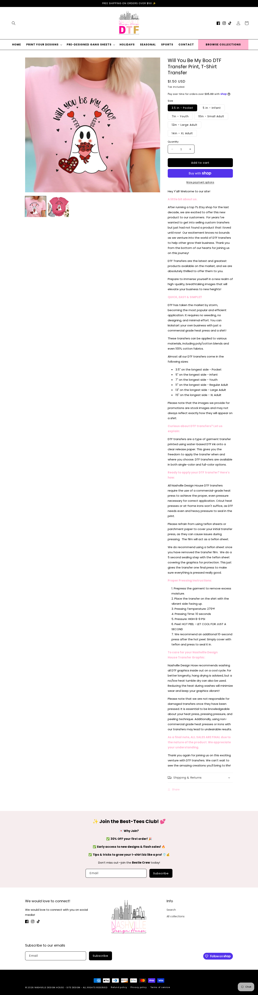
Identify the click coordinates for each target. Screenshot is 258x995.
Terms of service (160, 987)
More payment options (200, 182)
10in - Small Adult (211, 116)
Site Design (73, 987)
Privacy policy (139, 987)
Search (171, 910)
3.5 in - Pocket (182, 108)
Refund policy (119, 987)
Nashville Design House (49, 987)
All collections (176, 916)
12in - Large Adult (184, 125)
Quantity (173, 141)
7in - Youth (180, 116)
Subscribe (161, 873)
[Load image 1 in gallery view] (35, 206)
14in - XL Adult (182, 133)
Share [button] (176, 789)
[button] (13, 23)
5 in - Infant (212, 108)
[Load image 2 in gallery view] (58, 206)
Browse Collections (223, 44)
